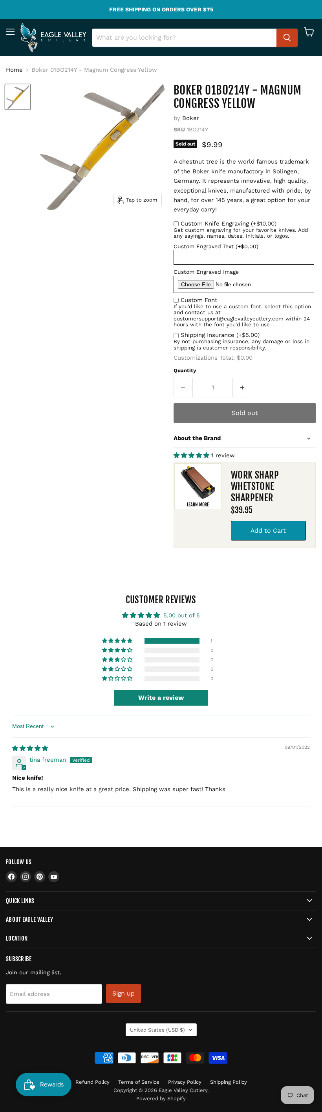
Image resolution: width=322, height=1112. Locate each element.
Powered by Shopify (161, 1098)
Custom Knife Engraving (228, 223)
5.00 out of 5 (181, 615)
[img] (30, 748)
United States (157, 1030)
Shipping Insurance (220, 335)
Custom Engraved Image (206, 272)
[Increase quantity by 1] (242, 387)
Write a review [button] (161, 697)
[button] (192, 455)
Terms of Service (138, 1082)
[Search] (287, 38)
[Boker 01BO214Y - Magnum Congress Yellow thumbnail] (17, 96)
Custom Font (199, 300)
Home (14, 70)
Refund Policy (92, 1082)
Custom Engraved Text (216, 246)
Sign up (123, 993)
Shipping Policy (228, 1082)
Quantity (185, 370)
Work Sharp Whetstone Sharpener (255, 486)
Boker (190, 118)
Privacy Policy (184, 1082)
